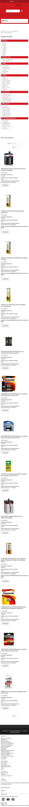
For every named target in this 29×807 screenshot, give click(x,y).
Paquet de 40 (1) (6, 111)
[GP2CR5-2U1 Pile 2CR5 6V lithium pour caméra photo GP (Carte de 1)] (14, 341)
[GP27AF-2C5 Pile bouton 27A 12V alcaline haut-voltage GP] (14, 295)
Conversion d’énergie (6, 746)
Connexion (14, 15)
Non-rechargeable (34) (8, 59)
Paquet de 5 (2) (6, 109)
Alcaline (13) (5, 66)
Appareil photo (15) (7, 98)
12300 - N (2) (5, 79)
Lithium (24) (5, 71)
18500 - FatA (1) (6, 87)
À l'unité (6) (5, 106)
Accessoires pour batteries (7, 756)
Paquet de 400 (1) (7, 115)
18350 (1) (5, 86)
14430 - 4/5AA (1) (6, 80)
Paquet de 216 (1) (6, 114)
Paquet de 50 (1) (6, 113)
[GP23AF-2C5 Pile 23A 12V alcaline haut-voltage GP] (14, 201)
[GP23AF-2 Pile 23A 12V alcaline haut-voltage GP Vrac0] (14, 248)
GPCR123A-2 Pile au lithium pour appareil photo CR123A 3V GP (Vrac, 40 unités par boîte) (13, 560)
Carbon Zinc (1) (6, 67)
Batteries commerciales (6, 742)
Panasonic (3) (6, 124)
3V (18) (4, 45)
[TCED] (14, 5)
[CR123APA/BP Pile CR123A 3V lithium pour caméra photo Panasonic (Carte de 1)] (14, 597)
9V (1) (4, 54)
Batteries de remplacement (7, 743)
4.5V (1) (4, 49)
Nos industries (4, 762)
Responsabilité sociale (6, 766)
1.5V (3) (4, 43)
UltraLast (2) (5, 128)
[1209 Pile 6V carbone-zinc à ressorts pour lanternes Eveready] (14, 159)
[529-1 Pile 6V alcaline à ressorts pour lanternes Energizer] (14, 506)
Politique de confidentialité (7, 805)
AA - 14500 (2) (6, 81)
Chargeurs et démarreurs (7, 745)
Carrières (3, 774)
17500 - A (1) (5, 84)
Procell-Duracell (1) (7, 126)
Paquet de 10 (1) (6, 110)
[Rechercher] (21, 11)
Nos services (4, 763)
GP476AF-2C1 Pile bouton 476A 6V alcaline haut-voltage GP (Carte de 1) (13, 474)
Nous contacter (4, 773)
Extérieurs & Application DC (7, 753)
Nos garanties (4, 771)
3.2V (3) (4, 47)
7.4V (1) (4, 52)
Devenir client (4, 761)
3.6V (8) (4, 48)
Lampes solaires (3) (7, 101)
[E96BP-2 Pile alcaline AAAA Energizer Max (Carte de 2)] (14, 681)
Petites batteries (5, 741)
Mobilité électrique (5, 751)
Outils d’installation (5, 754)
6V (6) (4, 51)
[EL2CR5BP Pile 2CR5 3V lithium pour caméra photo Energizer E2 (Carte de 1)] (14, 426)
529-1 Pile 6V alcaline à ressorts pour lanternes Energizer (11, 517)
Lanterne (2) (5, 97)
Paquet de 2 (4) (6, 107)
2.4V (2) (4, 44)
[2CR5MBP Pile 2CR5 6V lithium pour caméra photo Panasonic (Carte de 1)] (14, 384)
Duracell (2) (5, 120)
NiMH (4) (5, 72)
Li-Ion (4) (5, 70)
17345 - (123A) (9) (6, 83)
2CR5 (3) (5, 90)
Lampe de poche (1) (7, 95)
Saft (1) (4, 127)
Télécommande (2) (7, 99)
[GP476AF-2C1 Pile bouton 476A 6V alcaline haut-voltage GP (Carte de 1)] (14, 466)
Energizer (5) (6, 122)
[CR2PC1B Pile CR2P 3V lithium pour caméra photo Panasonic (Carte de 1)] (14, 639)
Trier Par (10, 143)
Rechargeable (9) (7, 61)
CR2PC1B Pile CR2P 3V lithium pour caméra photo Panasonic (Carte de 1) (14, 650)
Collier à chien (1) (6, 94)
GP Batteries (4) (6, 123)
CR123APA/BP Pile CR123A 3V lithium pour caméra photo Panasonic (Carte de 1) (13, 607)
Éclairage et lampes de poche (7, 750)
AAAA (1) (5, 77)
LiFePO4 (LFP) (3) (6, 68)
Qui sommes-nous (5, 765)
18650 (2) (5, 88)
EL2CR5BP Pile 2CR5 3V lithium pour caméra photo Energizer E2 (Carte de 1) (14, 436)
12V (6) (4, 55)
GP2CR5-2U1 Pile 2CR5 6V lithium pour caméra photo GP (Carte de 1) (12, 352)
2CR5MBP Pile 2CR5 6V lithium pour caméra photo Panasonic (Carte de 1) (14, 394)
